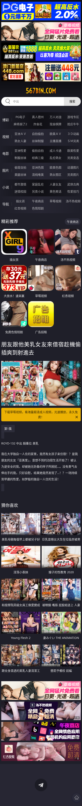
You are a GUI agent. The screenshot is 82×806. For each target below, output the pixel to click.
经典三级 (38, 158)
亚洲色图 (38, 167)
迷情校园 (20, 191)
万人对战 (55, 117)
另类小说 (38, 191)
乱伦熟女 (55, 158)
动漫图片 (73, 167)
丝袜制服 (38, 141)
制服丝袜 (20, 158)
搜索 (72, 101)
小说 (5, 187)
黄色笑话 (55, 191)
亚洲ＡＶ (20, 134)
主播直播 (55, 141)
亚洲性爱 (20, 151)
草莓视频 (55, 201)
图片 (5, 170)
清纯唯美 (38, 175)
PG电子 (20, 117)
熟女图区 (55, 175)
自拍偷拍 (38, 134)
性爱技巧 (73, 191)
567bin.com (41, 90)
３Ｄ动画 (73, 134)
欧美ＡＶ (55, 134)
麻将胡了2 (20, 124)
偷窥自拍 (20, 167)
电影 (5, 153)
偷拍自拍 (38, 151)
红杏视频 (20, 208)
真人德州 (38, 117)
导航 (5, 204)
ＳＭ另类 (73, 141)
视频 (5, 136)
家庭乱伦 (38, 184)
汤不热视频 (73, 201)
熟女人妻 (20, 141)
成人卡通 (55, 151)
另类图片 (73, 175)
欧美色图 (55, 167)
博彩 (5, 120)
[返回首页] (76, 797)
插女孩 (20, 201)
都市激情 (20, 184)
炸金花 (37, 124)
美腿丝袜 (20, 175)
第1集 (8, 429)
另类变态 (73, 158)
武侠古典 (73, 184)
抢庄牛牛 (73, 124)
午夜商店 (38, 201)
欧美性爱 (73, 151)
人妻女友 (55, 184)
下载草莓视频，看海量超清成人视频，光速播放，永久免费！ (41, 414)
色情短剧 (38, 208)
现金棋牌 (55, 124)
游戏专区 (73, 117)
